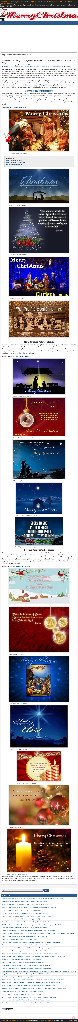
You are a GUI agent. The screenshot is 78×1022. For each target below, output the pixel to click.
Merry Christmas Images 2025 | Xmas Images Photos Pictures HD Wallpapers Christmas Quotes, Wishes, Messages (36, 2)
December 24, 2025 (25, 65)
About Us (10, 1020)
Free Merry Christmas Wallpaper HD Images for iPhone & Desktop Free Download (24, 927)
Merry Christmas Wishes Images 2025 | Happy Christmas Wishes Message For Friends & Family (29, 907)
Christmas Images (18, 66)
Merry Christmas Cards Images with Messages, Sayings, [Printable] (21, 919)
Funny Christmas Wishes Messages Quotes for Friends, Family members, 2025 (24, 951)
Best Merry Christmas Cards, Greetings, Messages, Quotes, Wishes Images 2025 (25, 945)
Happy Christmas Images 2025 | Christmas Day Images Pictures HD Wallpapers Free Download (28, 974)
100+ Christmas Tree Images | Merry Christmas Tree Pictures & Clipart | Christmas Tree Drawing (29, 997)
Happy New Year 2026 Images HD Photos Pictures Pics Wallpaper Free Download (24, 901)
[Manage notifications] (73, 1017)
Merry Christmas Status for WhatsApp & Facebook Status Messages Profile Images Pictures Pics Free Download (33, 956)
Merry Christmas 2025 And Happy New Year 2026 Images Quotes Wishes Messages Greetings (28, 904)
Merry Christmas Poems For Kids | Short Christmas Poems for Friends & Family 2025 (26, 1003)
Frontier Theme (73, 1020)
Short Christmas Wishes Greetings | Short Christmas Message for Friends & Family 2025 (26, 965)
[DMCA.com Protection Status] (7, 1010)
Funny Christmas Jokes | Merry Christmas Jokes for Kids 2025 (19, 939)
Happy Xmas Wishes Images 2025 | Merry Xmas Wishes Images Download (23, 991)
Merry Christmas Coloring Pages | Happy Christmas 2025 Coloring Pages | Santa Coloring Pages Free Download (33, 979)
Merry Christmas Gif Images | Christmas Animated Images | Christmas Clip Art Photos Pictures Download (31, 982)
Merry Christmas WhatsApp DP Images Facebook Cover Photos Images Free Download (26, 968)
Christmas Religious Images (31, 66)
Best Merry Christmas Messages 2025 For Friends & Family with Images (22, 959)
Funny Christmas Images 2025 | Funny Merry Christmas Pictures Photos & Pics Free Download (28, 930)
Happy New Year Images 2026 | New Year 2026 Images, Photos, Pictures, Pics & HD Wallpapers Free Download (33, 898)
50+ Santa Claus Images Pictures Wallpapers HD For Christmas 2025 (21, 994)
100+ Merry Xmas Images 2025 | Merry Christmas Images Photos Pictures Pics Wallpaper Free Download (31, 925)
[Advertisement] (39, 38)
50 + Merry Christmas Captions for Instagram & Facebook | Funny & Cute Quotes (24, 913)
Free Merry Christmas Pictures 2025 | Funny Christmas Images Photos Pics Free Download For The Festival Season (34, 988)
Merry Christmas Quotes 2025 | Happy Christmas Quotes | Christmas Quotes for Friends (26, 916)
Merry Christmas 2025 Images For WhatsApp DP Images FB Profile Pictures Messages (26, 1000)
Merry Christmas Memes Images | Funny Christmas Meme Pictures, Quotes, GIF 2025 (26, 936)
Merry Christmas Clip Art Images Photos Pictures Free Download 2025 (21, 910)
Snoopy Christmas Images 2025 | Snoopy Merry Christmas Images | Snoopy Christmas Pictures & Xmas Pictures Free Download (38, 933)
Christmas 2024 (8, 66)
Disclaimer (17, 1020)
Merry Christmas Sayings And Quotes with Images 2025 (17, 977)
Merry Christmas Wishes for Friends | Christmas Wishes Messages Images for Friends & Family (28, 985)
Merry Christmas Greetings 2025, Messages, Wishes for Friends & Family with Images (26, 948)
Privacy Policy (25, 1020)
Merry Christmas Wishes (21, 566)
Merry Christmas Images (10, 65)
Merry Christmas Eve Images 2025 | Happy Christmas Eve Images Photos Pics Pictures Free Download (31, 942)
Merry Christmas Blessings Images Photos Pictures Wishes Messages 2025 (23, 962)
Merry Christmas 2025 (57, 66)
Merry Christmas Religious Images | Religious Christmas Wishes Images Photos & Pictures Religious (39, 61)
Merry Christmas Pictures (20, 356)
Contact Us (4, 1020)
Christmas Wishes (45, 66)
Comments (69, 66)
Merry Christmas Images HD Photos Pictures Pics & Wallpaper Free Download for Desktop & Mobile (30, 922)
